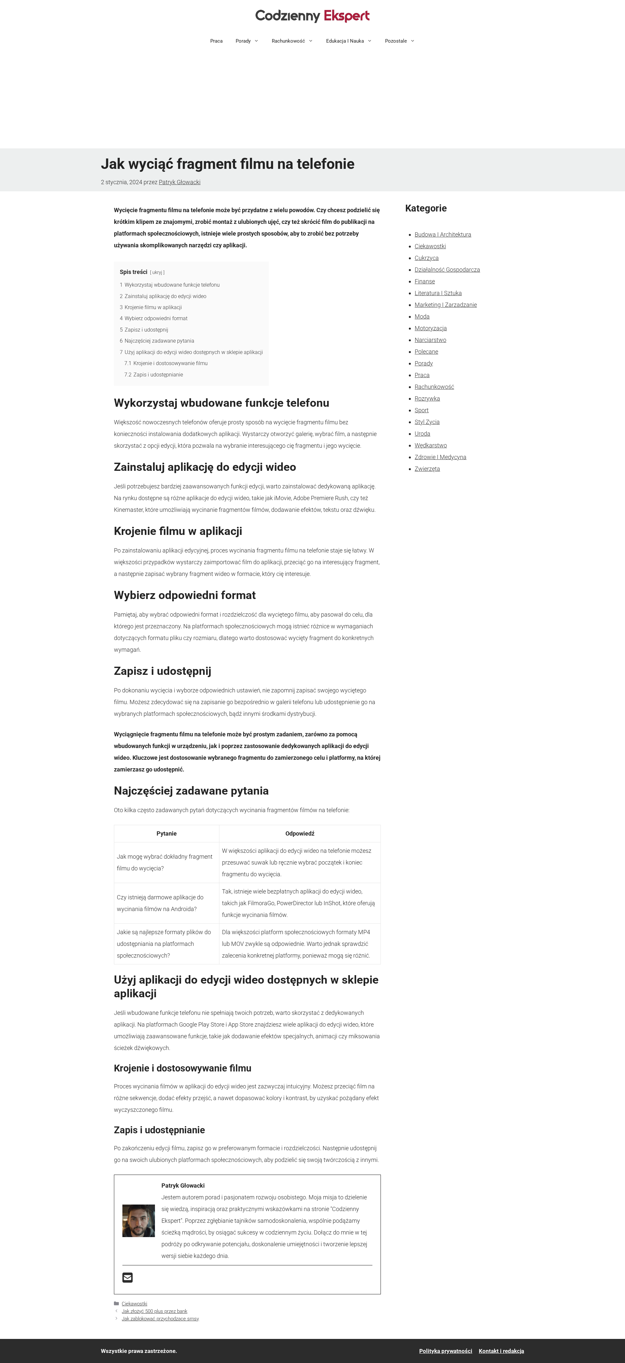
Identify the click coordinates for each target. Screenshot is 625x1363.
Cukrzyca (427, 257)
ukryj (157, 272)
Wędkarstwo (431, 445)
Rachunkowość (288, 41)
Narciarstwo (430, 339)
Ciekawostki (134, 1304)
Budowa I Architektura (443, 234)
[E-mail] (127, 1279)
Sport (422, 410)
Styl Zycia (427, 421)
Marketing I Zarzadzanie (446, 304)
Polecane (426, 351)
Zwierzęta (427, 468)
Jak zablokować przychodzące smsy (160, 1319)
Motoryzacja (431, 328)
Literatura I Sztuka (438, 293)
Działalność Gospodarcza (447, 269)
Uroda (422, 433)
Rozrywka (427, 398)
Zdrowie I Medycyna (440, 457)
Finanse (425, 281)
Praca (216, 41)
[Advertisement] (312, 99)
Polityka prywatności (445, 1351)
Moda (422, 316)
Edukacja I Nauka (345, 41)
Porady (243, 41)
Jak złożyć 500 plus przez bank (154, 1311)
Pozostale (396, 41)
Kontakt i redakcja (501, 1351)
